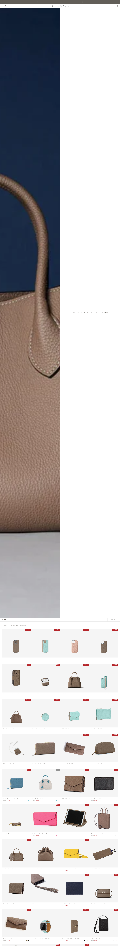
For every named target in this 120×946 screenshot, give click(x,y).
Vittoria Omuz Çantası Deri (98, 903)
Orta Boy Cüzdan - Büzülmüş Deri (11, 798)
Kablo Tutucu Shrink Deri (8, 763)
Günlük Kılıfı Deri (9, 658)
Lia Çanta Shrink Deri (95, 938)
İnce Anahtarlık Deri (8, 938)
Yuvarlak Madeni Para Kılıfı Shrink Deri (40, 728)
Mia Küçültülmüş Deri (68, 693)
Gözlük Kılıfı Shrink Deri (96, 868)
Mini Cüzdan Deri (96, 798)
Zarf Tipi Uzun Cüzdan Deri (39, 833)
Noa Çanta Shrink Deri (37, 868)
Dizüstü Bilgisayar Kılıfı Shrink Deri (69, 903)
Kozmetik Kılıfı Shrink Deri (96, 763)
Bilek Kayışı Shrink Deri (37, 903)
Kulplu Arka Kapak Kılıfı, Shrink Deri (100, 693)
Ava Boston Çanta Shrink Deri (9, 868)
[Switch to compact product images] (7, 619)
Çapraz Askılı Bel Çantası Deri (69, 868)
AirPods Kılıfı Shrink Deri (37, 693)
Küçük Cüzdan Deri (67, 798)
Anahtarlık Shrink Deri (7, 833)
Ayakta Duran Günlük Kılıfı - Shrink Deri (13, 693)
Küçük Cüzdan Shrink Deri (67, 728)
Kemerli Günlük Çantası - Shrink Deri (71, 938)
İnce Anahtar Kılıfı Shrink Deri (68, 763)
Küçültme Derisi (8, 728)
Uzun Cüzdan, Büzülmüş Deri (39, 763)
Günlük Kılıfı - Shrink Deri (39, 658)
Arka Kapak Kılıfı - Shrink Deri (69, 658)
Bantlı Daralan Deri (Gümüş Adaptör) (42, 938)
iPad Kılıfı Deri (66, 833)
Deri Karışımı (39, 798)
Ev (2, 625)
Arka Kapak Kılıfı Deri (98, 658)
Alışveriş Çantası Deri (97, 833)
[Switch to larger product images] (2, 619)
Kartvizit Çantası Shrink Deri (9, 903)
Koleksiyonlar (7, 625)
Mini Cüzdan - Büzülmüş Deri (97, 728)
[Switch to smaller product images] (5, 619)
